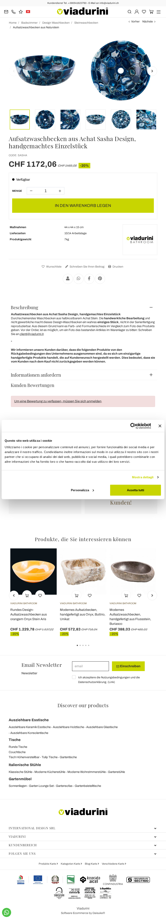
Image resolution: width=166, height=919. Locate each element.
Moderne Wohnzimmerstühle (86, 772)
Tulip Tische (49, 757)
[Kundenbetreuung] (13, 11)
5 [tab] (92, 648)
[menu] (158, 11)
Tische (15, 740)
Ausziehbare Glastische (102, 727)
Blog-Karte (91, 863)
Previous (14, 71)
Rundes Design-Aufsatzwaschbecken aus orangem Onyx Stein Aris (28, 614)
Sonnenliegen (18, 785)
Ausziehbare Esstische (29, 720)
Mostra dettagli (143, 477)
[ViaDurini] (82, 11)
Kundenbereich (23, 845)
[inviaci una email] (6, 11)
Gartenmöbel (20, 779)
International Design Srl (32, 828)
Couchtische (17, 752)
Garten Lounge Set (41, 785)
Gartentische (68, 757)
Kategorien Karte (71, 863)
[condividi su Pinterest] (100, 279)
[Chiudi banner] (160, 426)
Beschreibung (24, 307)
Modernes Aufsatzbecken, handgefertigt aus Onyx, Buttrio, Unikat (82, 614)
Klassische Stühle (20, 772)
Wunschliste (54, 266)
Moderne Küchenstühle (49, 772)
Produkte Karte (48, 863)
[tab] (83, 307)
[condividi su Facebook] (89, 279)
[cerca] (129, 11)
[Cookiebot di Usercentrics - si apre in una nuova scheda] (133, 426)
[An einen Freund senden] (68, 279)
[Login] (137, 11)
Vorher (135, 21)
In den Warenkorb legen (83, 205)
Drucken (117, 266)
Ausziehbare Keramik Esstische (30, 727)
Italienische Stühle (25, 765)
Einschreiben (129, 666)
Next (152, 71)
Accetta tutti (135, 490)
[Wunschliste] (40, 595)
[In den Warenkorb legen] (27, 595)
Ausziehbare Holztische (68, 727)
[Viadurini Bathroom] (140, 239)
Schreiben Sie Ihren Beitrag (86, 266)
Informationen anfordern (36, 375)
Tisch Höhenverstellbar (24, 757)
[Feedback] (21, 11)
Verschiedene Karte (113, 863)
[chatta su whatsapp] (6, 912)
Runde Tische (18, 746)
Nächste (147, 21)
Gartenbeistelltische (88, 785)
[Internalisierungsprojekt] (46, 880)
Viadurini (17, 837)
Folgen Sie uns (22, 854)
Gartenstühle (116, 772)
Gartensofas (64, 785)
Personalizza (80, 490)
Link (111, 682)
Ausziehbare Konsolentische (29, 733)
